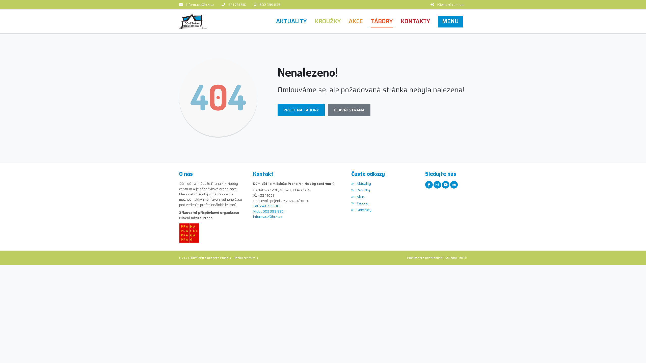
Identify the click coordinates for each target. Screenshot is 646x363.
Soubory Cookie (456, 257)
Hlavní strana (349, 110)
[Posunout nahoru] (634, 351)
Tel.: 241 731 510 (266, 206)
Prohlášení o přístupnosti (425, 257)
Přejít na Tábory (301, 110)
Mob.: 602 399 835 (268, 211)
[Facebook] (429, 185)
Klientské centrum (450, 4)
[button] (450, 21)
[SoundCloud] (454, 185)
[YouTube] (445, 185)
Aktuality (364, 183)
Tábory (362, 203)
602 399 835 (269, 4)
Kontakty (364, 210)
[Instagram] (437, 185)
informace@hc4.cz (200, 4)
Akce (360, 196)
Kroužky (363, 190)
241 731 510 (237, 4)
